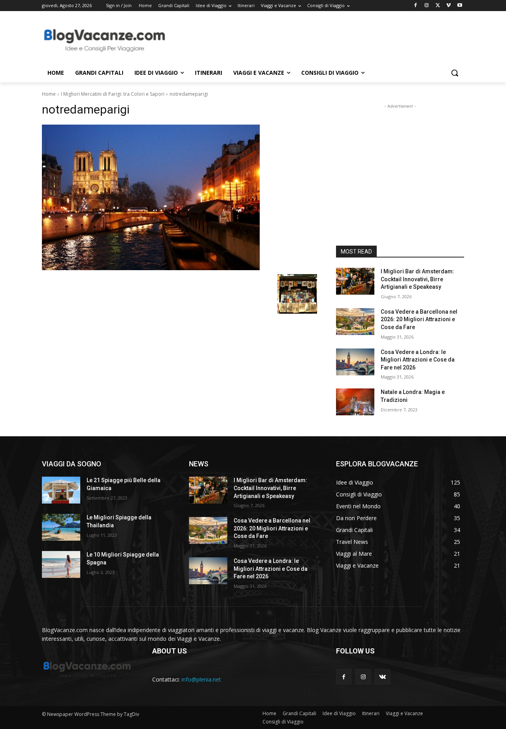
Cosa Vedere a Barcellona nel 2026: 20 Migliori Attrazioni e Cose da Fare (419, 319)
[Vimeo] (448, 5)
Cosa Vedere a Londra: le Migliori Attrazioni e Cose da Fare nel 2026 (418, 360)
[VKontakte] (382, 676)
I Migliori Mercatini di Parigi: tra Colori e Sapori (112, 94)
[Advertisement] (312, 40)
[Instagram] (426, 5)
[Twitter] (437, 5)
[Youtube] (459, 5)
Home (49, 94)
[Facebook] (415, 5)
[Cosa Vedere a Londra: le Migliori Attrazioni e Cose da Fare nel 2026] (355, 361)
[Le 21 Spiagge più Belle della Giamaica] (61, 490)
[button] (454, 72)
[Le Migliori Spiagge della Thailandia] (61, 527)
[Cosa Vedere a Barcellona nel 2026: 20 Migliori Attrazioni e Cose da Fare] (355, 321)
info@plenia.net (201, 679)
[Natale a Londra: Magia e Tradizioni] (355, 401)
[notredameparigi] (179, 197)
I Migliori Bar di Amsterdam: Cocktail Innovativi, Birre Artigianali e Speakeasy (417, 279)
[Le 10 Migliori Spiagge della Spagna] (61, 564)
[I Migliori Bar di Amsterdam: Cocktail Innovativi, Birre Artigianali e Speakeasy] (355, 281)
